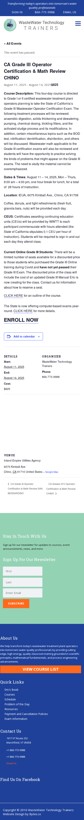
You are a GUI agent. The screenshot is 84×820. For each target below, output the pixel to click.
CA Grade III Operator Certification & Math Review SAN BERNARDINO (25, 488)
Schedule (10, 699)
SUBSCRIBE (16, 603)
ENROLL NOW (21, 319)
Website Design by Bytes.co (22, 814)
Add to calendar (24, 336)
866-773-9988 (45, 12)
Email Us (69, 12)
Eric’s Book (11, 689)
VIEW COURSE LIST (41, 669)
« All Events (12, 43)
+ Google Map (50, 471)
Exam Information (15, 719)
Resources (11, 709)
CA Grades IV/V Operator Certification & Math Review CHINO (61, 488)
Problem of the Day (16, 704)
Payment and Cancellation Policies (26, 714)
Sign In (17, 12)
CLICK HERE (13, 295)
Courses (9, 694)
